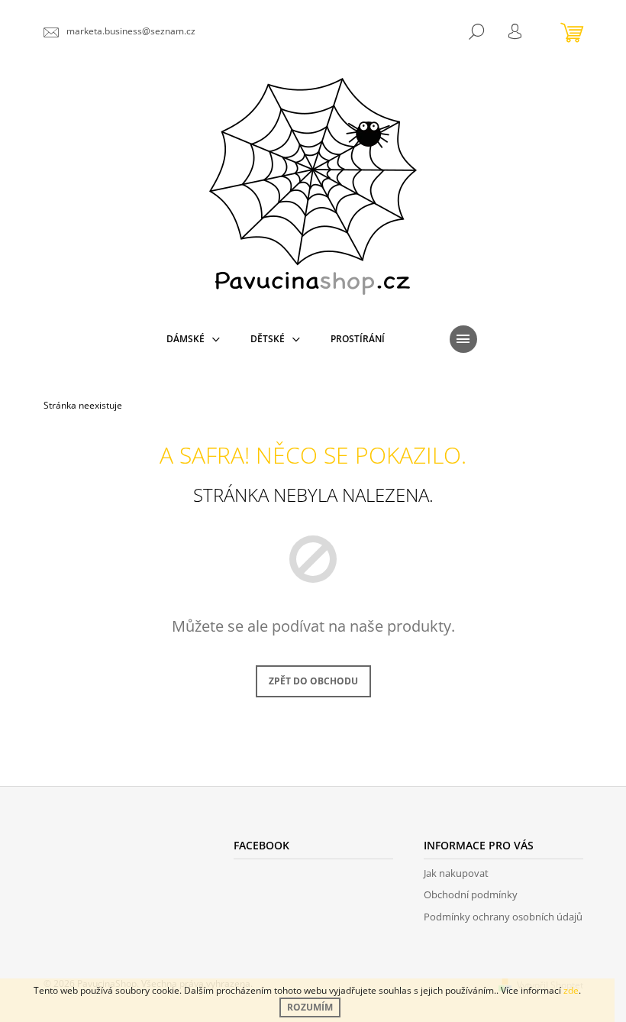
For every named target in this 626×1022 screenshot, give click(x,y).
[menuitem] (193, 339)
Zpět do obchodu (313, 680)
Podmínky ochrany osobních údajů (503, 916)
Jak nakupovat (456, 873)
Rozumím (310, 1007)
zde (571, 990)
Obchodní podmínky (471, 894)
